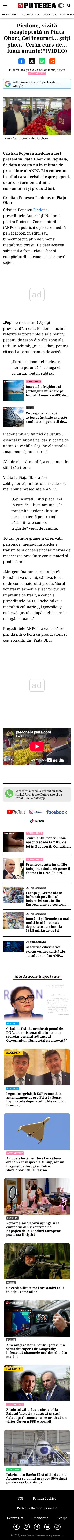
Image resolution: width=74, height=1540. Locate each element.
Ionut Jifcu (54, 70)
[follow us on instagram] (35, 812)
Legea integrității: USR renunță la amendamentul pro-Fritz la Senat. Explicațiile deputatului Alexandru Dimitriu (35, 1099)
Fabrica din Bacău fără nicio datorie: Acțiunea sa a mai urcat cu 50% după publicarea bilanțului (36, 1478)
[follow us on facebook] (56, 812)
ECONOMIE (13, 1469)
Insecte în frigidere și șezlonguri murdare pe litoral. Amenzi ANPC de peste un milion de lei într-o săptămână (48, 391)
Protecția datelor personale (37, 1508)
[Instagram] (27, 1527)
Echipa (62, 1518)
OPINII (11, 1282)
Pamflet (12, 1217)
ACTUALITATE (31, 14)
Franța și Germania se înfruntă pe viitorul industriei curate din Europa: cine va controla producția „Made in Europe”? (46, 899)
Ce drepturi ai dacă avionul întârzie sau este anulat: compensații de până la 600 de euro (46, 417)
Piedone (40, 209)
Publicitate (40, 1518)
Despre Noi (15, 1518)
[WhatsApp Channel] (57, 1527)
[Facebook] (16, 1527)
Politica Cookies (44, 1498)
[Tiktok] (37, 1527)
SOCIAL (30, 407)
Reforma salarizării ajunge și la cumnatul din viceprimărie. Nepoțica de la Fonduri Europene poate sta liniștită (33, 1229)
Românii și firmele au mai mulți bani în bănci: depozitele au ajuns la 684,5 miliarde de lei (47, 924)
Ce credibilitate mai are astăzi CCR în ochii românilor (35, 1290)
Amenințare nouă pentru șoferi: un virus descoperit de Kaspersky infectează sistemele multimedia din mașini (36, 1351)
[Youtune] (47, 1527)
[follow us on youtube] (16, 812)
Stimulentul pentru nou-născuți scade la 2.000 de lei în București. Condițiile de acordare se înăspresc (48, 842)
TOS (21, 1498)
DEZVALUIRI (10, 14)
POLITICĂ (50, 14)
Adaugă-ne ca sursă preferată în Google (36, 84)
